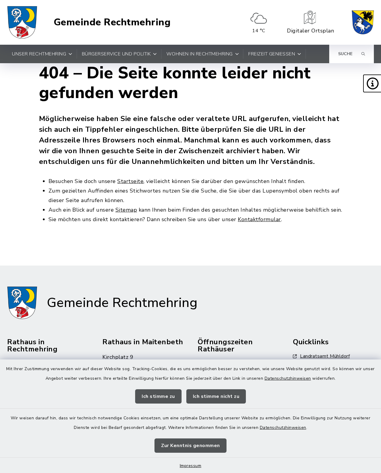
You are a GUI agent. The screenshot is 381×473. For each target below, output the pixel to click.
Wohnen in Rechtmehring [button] (199, 54)
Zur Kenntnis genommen (190, 445)
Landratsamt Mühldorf (325, 356)
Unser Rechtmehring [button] (39, 54)
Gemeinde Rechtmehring (112, 22)
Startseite (130, 181)
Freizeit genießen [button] (271, 54)
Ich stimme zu (158, 396)
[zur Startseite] (22, 22)
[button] (372, 83)
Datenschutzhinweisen (288, 378)
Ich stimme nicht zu (216, 396)
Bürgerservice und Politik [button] (116, 54)
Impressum (191, 466)
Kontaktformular (259, 219)
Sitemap (126, 209)
